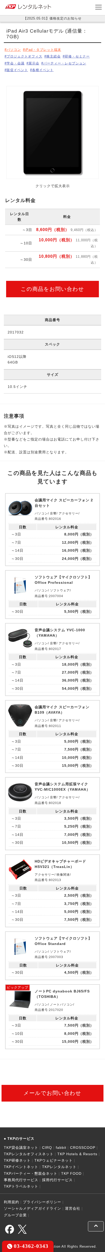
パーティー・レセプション (64, 63)
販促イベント (17, 70)
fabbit (61, 1147)
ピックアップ (17, 987)
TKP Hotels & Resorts (77, 1154)
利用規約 (11, 1202)
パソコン (14, 50)
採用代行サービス (57, 1180)
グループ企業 (15, 1215)
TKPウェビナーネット (53, 1160)
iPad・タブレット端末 (43, 50)
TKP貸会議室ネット (21, 1147)
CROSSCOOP (82, 1147)
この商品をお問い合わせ (52, 289)
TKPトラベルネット (21, 1186)
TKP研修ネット (17, 1160)
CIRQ (47, 1147)
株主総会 (53, 56)
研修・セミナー (77, 56)
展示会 (34, 63)
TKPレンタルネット (59, 1167)
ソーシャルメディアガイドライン (32, 1208)
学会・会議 (15, 63)
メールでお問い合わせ (52, 1093)
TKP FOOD (71, 1173)
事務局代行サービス (21, 1180)
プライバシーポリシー (42, 1202)
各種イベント (43, 70)
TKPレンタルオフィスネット (29, 1154)
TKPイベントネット (21, 1167)
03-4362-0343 (30, 1246)
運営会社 (72, 1208)
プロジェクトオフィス (24, 56)
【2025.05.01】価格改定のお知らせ (52, 18)
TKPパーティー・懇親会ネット (30, 1173)
